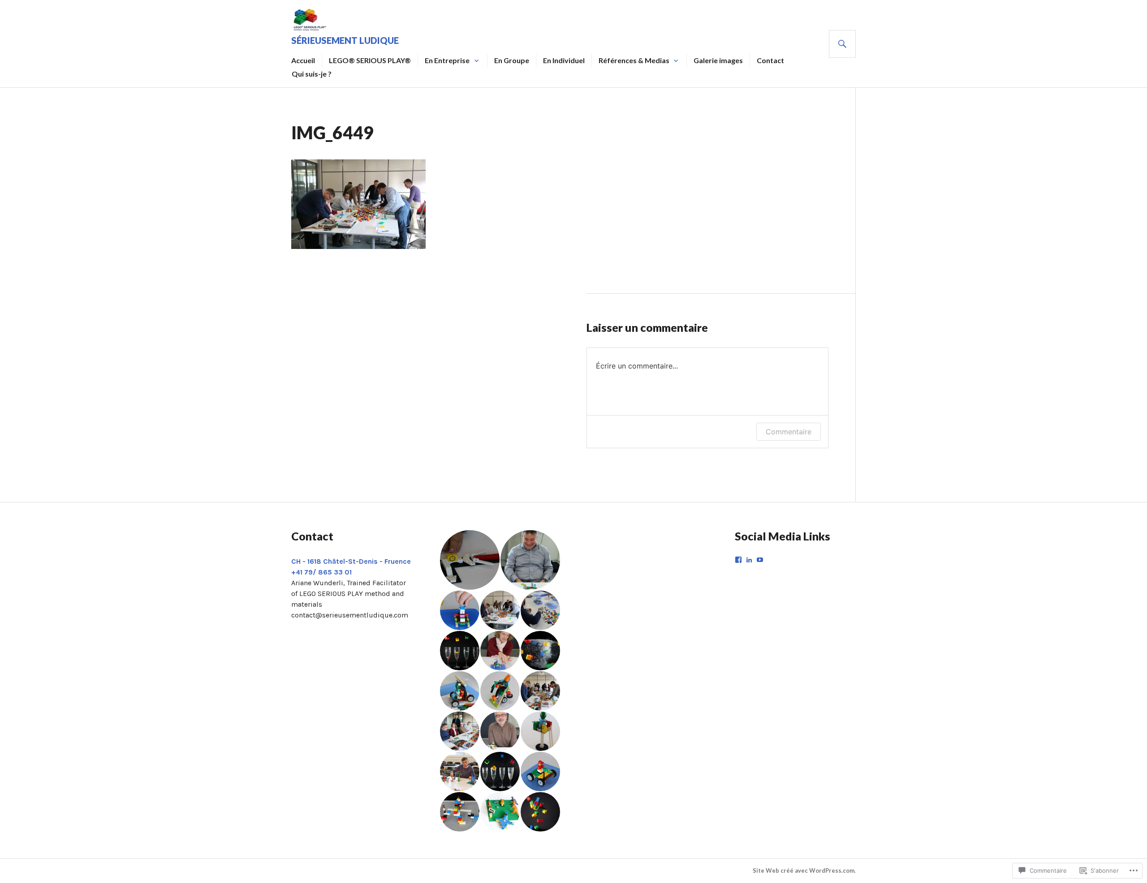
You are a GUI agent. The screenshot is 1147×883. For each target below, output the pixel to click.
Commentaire (788, 431)
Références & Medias (634, 60)
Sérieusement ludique (345, 40)
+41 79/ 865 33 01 (321, 572)
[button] (469, 560)
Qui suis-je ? (312, 73)
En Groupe (511, 60)
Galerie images (718, 60)
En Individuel (564, 60)
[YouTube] (759, 559)
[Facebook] (738, 559)
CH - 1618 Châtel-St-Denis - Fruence (351, 561)
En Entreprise (447, 60)
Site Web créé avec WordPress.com (803, 870)
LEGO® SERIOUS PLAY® (370, 60)
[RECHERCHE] (842, 44)
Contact (770, 60)
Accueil (303, 60)
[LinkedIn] (749, 559)
